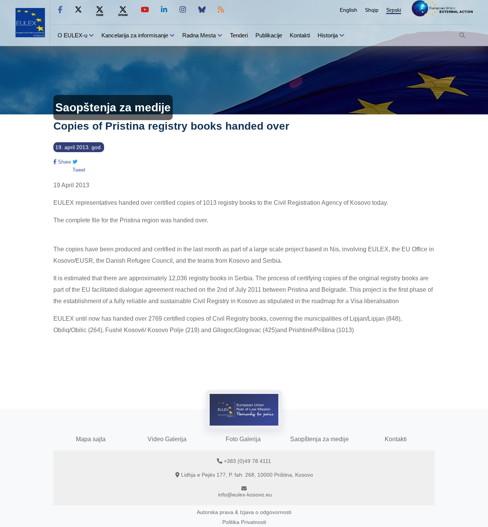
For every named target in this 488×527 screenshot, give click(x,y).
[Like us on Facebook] (60, 10)
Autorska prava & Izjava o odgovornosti (244, 512)
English (348, 10)
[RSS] (221, 10)
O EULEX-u (72, 35)
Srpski (393, 10)
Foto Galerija (243, 439)
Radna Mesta (199, 35)
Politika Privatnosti (244, 522)
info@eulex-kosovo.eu (245, 495)
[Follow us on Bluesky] (201, 10)
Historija (328, 35)
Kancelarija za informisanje (135, 35)
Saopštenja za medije (319, 439)
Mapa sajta (91, 439)
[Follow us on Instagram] (183, 10)
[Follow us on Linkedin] (164, 10)
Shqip (372, 10)
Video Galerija (167, 439)
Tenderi (239, 35)
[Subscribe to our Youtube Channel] (145, 10)
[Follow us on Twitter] (78, 10)
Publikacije (268, 35)
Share (63, 162)
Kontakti (300, 35)
